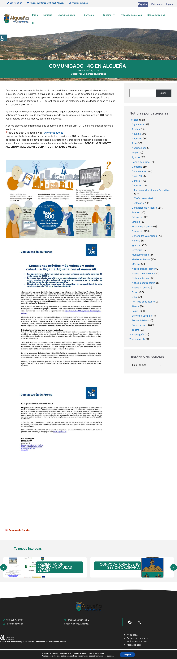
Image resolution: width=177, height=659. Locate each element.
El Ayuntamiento (66, 15)
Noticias (47, 15)
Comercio (137, 166)
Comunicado (89, 73)
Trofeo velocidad (143, 198)
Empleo (136, 221)
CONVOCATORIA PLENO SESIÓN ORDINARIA (120, 565)
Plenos (135, 306)
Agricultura (138, 124)
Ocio (134, 297)
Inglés (169, 4)
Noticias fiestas (140, 278)
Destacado (138, 203)
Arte (134, 143)
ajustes (110, 656)
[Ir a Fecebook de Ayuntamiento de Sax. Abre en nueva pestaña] (129, 622)
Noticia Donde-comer (144, 268)
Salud (135, 311)
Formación (137, 231)
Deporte (136, 185)
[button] (33, 23)
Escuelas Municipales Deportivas (152, 190)
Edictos (136, 212)
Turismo (107, 15)
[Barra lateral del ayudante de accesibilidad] (3, 38)
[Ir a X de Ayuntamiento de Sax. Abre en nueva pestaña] (139, 622)
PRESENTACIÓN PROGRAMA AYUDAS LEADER (54, 567)
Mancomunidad (140, 254)
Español (143, 4)
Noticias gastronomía (143, 283)
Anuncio (136, 133)
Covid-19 (137, 176)
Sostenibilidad (140, 320)
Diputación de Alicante (144, 207)
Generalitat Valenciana (144, 236)
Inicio (35, 15)
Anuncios (137, 138)
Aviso (135, 152)
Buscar (163, 93)
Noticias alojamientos (144, 273)
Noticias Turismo (141, 287)
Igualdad (136, 245)
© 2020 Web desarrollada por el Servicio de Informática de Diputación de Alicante (33, 642)
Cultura (136, 180)
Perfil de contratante (143, 301)
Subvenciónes (139, 325)
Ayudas (136, 157)
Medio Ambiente (141, 259)
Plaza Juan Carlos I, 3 (78, 620)
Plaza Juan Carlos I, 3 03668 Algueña (47, 3)
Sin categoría (136, 334)
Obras (135, 292)
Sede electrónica (156, 15)
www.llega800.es (53, 132)
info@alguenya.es (79, 3)
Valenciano (157, 4)
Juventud (137, 250)
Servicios (89, 15)
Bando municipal (141, 162)
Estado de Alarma (142, 226)
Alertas (136, 129)
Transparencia (137, 339)
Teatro (135, 329)
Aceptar (127, 654)
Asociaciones (139, 148)
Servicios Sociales (142, 315)
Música (136, 264)
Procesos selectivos (131, 15)
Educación (137, 217)
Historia (136, 240)
